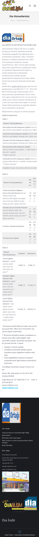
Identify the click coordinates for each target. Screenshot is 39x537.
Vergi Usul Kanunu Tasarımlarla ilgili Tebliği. (15, 433)
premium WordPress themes (26, 535)
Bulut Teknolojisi (7, 445)
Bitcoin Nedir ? (6, 435)
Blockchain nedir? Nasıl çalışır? (11, 438)
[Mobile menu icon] (35, 6)
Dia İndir (8, 520)
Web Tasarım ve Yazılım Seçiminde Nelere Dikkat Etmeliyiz (17, 442)
